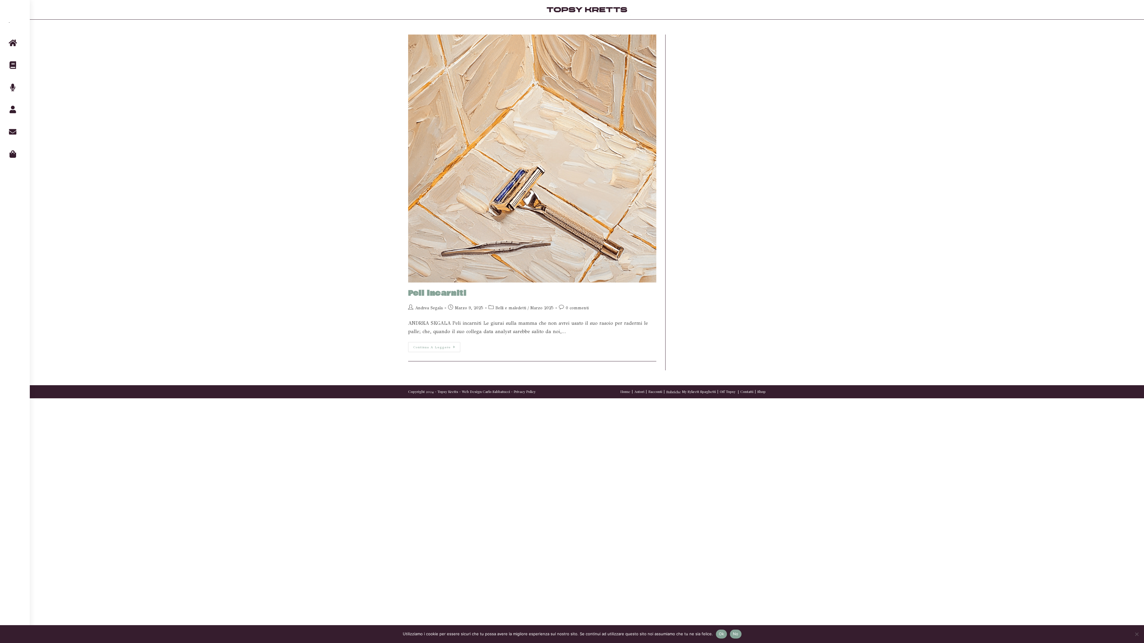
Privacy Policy (525, 391)
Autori (639, 391)
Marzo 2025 (542, 307)
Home (625, 391)
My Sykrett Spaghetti (699, 391)
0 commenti (577, 307)
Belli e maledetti (510, 307)
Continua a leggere (436, 345)
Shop (761, 391)
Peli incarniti (437, 293)
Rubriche (673, 391)
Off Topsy (728, 391)
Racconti (655, 391)
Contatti (746, 391)
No (736, 633)
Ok (721, 633)
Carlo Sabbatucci (496, 391)
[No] (1137, 634)
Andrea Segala (429, 307)
